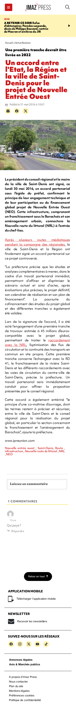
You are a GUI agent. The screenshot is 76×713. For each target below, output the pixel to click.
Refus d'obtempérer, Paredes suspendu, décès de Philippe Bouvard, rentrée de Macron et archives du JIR (26, 27)
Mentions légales (19, 691)
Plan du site (16, 686)
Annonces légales (21, 660)
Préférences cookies (21, 695)
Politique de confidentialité (25, 700)
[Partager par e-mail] (8, 111)
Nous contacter (18, 682)
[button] (8, 7)
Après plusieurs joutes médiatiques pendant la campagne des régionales (37, 242)
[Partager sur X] (25, 111)
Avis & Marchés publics (24, 664)
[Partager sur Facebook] (17, 111)
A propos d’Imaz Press (23, 677)
